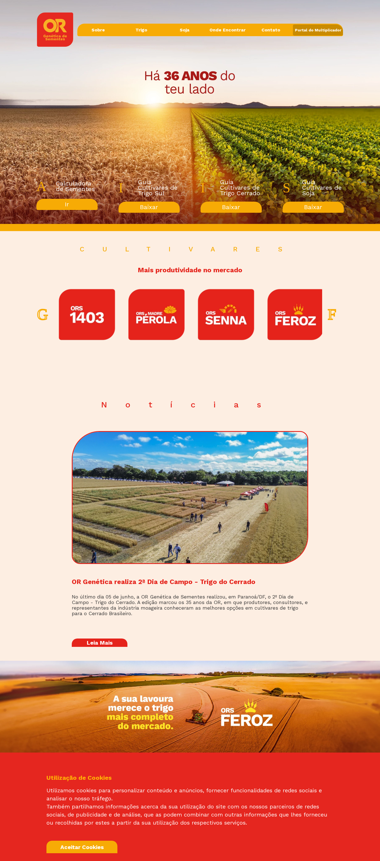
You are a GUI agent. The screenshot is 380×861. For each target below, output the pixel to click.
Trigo (141, 30)
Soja (184, 30)
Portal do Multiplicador (318, 30)
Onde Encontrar (227, 30)
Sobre (98, 30)
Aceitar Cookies (82, 847)
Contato (270, 30)
